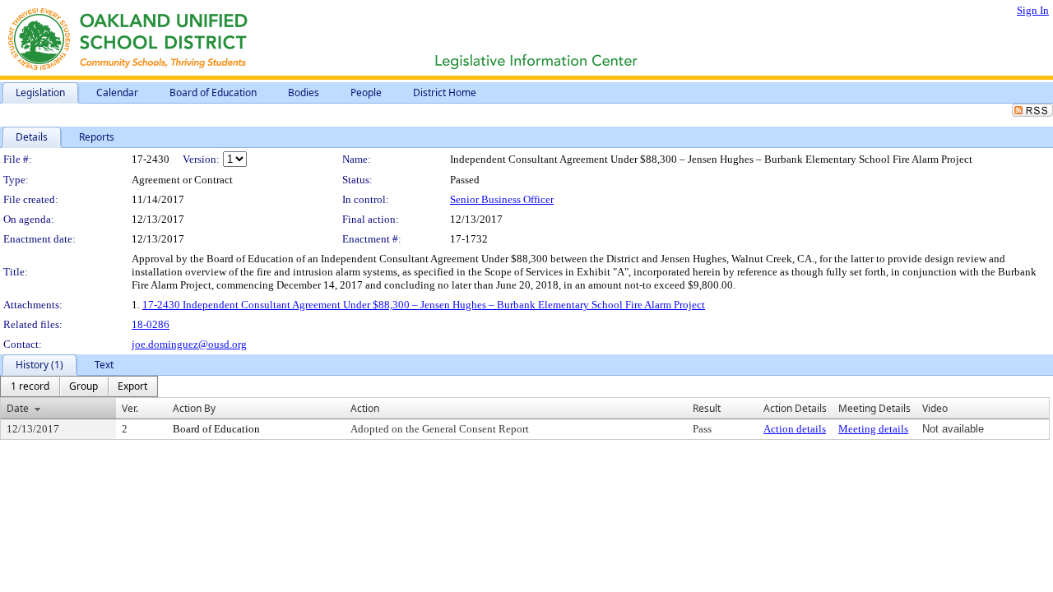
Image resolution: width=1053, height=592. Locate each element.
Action (364, 408)
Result (707, 408)
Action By (194, 408)
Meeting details (873, 429)
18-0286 (150, 324)
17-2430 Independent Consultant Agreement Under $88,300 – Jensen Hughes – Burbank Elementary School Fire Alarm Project (423, 304)
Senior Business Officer (502, 199)
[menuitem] (30, 386)
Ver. (130, 408)
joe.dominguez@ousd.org (189, 344)
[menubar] (79, 386)
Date (18, 408)
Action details (794, 429)
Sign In (1033, 10)
